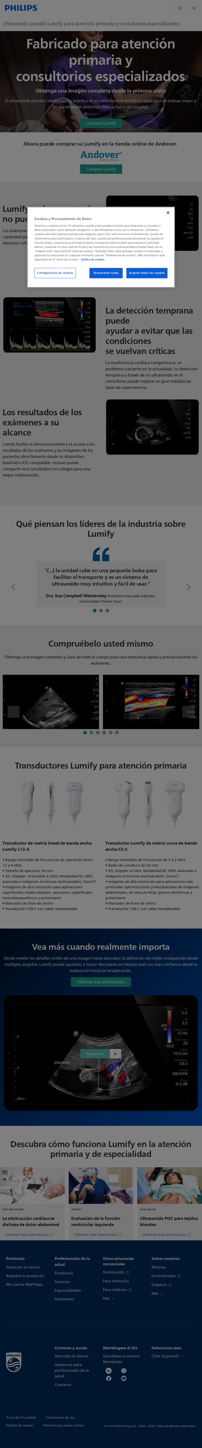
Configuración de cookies (55, 272)
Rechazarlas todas (106, 272)
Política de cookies (92, 259)
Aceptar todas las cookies (147, 272)
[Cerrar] (168, 212)
